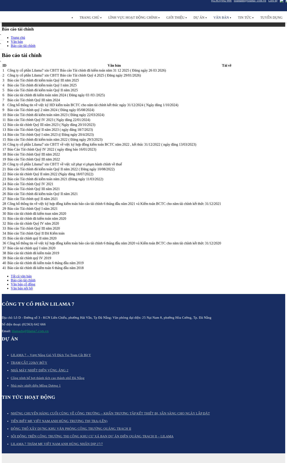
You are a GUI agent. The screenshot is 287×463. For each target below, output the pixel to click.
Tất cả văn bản (21, 276)
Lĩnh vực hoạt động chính (132, 17)
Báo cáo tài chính (23, 280)
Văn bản (221, 17)
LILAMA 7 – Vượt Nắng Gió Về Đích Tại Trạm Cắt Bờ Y (51, 355)
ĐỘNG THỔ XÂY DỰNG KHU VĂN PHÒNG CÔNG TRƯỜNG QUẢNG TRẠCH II (71, 428)
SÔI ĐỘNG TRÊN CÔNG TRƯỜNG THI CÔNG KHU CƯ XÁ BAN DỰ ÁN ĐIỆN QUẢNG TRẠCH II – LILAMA (92, 436)
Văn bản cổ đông (23, 284)
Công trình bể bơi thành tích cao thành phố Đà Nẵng (48, 378)
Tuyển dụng (271, 17)
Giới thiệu (175, 17)
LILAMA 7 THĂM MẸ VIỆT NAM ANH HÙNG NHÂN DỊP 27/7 (57, 444)
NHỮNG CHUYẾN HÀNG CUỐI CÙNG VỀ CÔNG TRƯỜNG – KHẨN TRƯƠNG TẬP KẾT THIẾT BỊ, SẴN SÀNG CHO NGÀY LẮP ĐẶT (110, 413)
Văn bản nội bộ (22, 288)
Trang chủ (89, 17)
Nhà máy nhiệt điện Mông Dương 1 (36, 385)
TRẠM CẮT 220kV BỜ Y (29, 362)
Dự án (199, 17)
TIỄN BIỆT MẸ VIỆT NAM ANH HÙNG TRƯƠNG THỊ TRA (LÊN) (59, 421)
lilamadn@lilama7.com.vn (30, 331)
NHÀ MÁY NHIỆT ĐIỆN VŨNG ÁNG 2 (39, 370)
